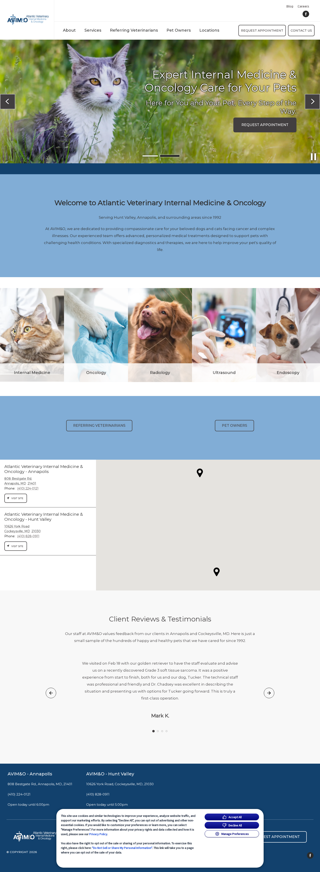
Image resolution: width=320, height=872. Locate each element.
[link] (28, 19)
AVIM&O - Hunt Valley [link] (110, 773)
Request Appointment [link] (262, 30)
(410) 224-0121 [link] (19, 794)
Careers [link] (303, 6)
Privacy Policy (98, 834)
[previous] (7, 101)
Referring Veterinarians (134, 30)
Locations (209, 30)
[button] (216, 571)
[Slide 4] (166, 731)
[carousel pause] (313, 156)
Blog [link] (289, 6)
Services (92, 30)
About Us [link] (41, 114)
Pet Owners (179, 30)
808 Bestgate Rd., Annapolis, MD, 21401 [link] (40, 784)
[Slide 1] (150, 156)
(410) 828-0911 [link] (97, 794)
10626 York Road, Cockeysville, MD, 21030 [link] (120, 784)
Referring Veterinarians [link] (99, 425)
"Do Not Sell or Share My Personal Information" (122, 848)
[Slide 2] (170, 156)
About (69, 30)
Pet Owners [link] (234, 425)
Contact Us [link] (301, 30)
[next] (312, 101)
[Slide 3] (162, 731)
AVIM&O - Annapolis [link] (30, 773)
